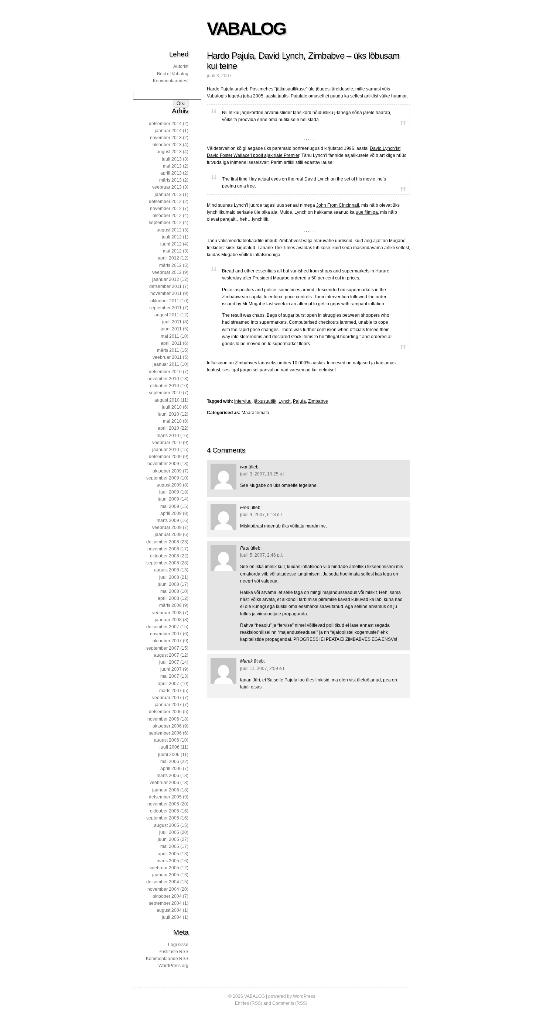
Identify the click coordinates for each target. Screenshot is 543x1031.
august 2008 (166, 570)
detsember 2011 (165, 286)
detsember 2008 (162, 541)
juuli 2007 (169, 662)
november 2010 (163, 378)
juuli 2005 (169, 832)
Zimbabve (318, 401)
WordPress (304, 996)
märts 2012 (170, 265)
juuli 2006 (170, 747)
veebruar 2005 (164, 867)
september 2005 (162, 818)
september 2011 (165, 307)
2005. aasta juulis (270, 96)
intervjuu (243, 401)
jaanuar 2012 (165, 279)
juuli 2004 (172, 917)
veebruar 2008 (167, 612)
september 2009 (162, 478)
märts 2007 (170, 690)
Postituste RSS (173, 951)
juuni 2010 (168, 414)
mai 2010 (172, 421)
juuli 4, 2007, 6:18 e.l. (261, 514)
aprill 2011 (171, 343)
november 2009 (163, 463)
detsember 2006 (165, 711)
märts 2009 (168, 520)
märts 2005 (168, 860)
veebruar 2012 (167, 272)
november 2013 (166, 137)
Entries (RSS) (248, 1003)
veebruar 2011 (167, 357)
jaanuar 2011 (166, 364)
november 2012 (166, 208)
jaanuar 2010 (165, 449)
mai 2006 (169, 761)
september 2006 (165, 733)
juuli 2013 (172, 159)
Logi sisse (178, 944)
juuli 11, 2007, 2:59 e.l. (262, 668)
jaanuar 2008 (168, 619)
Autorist (180, 66)
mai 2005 (169, 846)
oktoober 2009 (167, 471)
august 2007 (166, 655)
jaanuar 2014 (168, 130)
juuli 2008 (169, 577)
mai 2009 (169, 506)
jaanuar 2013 (168, 194)
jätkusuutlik (265, 401)
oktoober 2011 (164, 300)
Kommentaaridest (170, 80)
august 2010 (167, 400)
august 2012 (169, 230)
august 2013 (169, 151)
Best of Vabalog (172, 73)
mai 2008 (169, 591)
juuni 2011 (171, 328)
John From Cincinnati (337, 205)
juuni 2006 (169, 754)
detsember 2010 (165, 371)
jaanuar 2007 (168, 704)
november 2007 (166, 633)
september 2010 (165, 392)
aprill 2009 (171, 513)
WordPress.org (173, 965)
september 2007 (162, 648)
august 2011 (166, 314)
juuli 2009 (169, 492)
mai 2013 (172, 166)
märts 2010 (168, 435)
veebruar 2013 (167, 187)
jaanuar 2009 (168, 534)
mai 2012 (172, 251)
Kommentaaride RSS (167, 958)
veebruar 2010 (167, 442)
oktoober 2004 (167, 896)
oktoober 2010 (164, 385)
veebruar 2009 (167, 527)
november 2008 (163, 548)
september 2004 (165, 903)
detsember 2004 (162, 881)
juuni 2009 (168, 499)
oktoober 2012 (167, 215)
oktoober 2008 (164, 556)
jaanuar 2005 (165, 874)
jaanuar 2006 (165, 790)
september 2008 (162, 563)
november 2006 (163, 719)
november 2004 (163, 889)
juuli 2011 (172, 321)
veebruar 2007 (167, 697)
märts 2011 (168, 350)
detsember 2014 (165, 123)
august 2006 (166, 740)
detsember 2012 (165, 201)
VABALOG (246, 28)
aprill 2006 (171, 768)
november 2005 (163, 804)
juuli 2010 (172, 407)
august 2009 (169, 485)
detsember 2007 (162, 626)
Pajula (299, 401)
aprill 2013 (171, 173)
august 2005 (166, 825)
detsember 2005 (165, 797)
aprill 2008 (168, 598)
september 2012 (165, 222)
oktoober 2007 (167, 640)
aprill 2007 (168, 683)
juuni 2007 (171, 669)
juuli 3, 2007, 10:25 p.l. (263, 474)
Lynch (285, 401)
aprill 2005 (168, 853)
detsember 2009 (165, 456)
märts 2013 (170, 180)
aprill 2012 (168, 258)
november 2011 (166, 293)
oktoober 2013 (167, 144)
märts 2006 (168, 775)
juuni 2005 (168, 839)
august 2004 (169, 910)
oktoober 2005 (164, 811)
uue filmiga (367, 212)
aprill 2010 (168, 428)
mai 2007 (169, 676)
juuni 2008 (168, 584)
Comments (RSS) (289, 1003)
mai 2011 (170, 336)
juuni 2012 (171, 244)
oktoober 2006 (167, 726)
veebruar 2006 (164, 782)
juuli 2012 (172, 237)
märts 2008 (170, 605)
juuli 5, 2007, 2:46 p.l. (261, 555)
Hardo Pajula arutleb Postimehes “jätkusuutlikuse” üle (261, 89)
